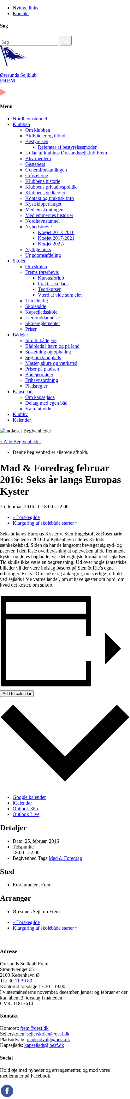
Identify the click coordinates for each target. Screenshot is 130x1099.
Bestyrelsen (36, 141)
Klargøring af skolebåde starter (45, 523)
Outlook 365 (25, 808)
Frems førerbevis (42, 272)
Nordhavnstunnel (30, 118)
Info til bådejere (40, 340)
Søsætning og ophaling (48, 351)
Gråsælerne (36, 175)
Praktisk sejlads (53, 283)
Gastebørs (35, 164)
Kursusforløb (51, 278)
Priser (31, 329)
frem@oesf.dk (34, 1028)
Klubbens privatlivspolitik (51, 187)
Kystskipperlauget (43, 204)
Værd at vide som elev (60, 295)
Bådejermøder (39, 374)
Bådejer (20, 334)
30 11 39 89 (20, 980)
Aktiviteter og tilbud (45, 135)
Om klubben (37, 130)
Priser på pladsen (42, 368)
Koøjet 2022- (51, 243)
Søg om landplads (43, 357)
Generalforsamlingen (46, 169)
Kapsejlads (23, 391)
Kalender (22, 420)
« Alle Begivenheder (20, 441)
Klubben (21, 124)
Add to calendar (17, 693)
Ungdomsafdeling (43, 255)
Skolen (20, 260)
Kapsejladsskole (41, 312)
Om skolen (36, 266)
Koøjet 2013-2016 (56, 232)
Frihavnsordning (41, 380)
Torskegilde (26, 517)
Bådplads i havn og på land (52, 346)
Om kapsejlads (40, 397)
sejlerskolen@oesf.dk (48, 1033)
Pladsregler (36, 386)
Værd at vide (38, 408)
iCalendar (22, 803)
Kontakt (21, 13)
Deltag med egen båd (46, 403)
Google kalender (29, 797)
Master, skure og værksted (51, 363)
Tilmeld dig (36, 300)
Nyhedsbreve (38, 226)
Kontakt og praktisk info (49, 198)
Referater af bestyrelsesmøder (67, 147)
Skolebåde (35, 306)
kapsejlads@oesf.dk (44, 1045)
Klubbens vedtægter (45, 192)
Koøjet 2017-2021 (56, 238)
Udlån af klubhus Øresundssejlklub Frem (66, 152)
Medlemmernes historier (49, 215)
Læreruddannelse (42, 317)
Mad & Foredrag (65, 858)
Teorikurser (49, 289)
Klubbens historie (42, 181)
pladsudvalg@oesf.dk (48, 1039)
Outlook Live (26, 814)
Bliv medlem (38, 158)
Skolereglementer (42, 323)
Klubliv (20, 414)
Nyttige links (25, 7)
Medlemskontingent (45, 209)
